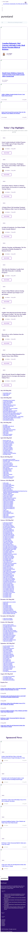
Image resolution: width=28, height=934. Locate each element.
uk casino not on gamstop (8, 536)
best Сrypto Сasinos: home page (9, 415)
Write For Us (3, 931)
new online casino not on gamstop (10, 547)
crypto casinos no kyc (7, 562)
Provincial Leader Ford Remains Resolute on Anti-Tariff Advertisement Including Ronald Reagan (13, 696)
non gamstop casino (7, 393)
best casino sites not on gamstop (9, 545)
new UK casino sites (7, 540)
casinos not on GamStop (8, 501)
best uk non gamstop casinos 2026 (10, 466)
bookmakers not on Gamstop (9, 400)
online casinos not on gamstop (9, 429)
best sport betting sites (7, 531)
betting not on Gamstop (8, 402)
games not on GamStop (8, 506)
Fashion (3, 923)
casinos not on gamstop (8, 448)
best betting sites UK (7, 627)
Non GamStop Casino (7, 550)
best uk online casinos (7, 496)
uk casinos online (6, 450)
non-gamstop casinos (7, 552)
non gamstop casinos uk (8, 463)
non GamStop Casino (7, 573)
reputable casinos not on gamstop (10, 554)
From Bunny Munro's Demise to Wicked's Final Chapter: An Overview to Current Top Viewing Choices (13, 187)
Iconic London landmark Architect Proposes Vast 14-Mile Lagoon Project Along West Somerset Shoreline (13, 144)
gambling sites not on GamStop (9, 453)
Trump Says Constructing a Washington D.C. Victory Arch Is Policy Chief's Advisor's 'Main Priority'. (14, 165)
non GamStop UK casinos (8, 637)
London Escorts (6, 647)
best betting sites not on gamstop (9, 548)
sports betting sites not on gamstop (10, 410)
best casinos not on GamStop (9, 500)
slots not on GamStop (7, 650)
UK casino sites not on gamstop (9, 625)
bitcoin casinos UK (7, 440)
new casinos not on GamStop (9, 459)
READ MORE (6, 152)
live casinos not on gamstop (8, 662)
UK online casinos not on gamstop (10, 631)
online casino (6, 395)
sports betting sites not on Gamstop (10, 408)
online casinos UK (7, 403)
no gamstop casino (7, 538)
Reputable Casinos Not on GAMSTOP (11, 460)
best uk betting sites (7, 488)
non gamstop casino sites (8, 441)
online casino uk (6, 394)
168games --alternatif (7, 493)
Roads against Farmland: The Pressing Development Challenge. (15, 900)
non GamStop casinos (7, 443)
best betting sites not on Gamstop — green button (13, 416)
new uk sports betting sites (8, 530)
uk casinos (5, 424)
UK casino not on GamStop (9, 578)
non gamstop (5, 670)
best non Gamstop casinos (8, 494)
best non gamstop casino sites (9, 613)
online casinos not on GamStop (9, 571)
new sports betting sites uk (8, 534)
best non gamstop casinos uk (9, 527)
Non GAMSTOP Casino (8, 560)
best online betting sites (8, 468)
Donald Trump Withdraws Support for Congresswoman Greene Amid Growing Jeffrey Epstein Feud (13, 74)
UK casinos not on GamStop (9, 579)
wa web (4, 509)
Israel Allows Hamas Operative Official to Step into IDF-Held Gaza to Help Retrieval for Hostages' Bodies (14, 908)
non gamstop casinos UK (8, 610)
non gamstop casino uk (8, 430)
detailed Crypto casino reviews (9, 404)
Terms (7, 931)
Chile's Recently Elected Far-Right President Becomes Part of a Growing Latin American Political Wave (13, 376)
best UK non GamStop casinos (9, 639)
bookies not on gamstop (8, 567)
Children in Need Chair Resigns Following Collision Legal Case (15, 903)
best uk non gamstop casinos (9, 569)
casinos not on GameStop (8, 591)
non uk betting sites (7, 484)
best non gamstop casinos (8, 487)
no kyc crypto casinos (7, 462)
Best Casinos (5, 433)
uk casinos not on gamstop (8, 442)
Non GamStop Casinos (8, 525)
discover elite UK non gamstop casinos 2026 (12, 413)
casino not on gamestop (8, 522)
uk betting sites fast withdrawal (9, 581)
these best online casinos (8, 418)
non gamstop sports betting (8, 485)
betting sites (5, 603)
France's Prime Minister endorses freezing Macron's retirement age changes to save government (13, 292)
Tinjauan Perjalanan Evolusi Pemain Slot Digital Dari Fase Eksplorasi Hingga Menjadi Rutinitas (15, 491)
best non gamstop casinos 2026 (9, 549)
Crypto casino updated (7, 401)
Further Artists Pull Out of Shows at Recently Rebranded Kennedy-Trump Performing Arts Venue (13, 689)
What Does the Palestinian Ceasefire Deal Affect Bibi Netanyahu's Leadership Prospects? (13, 270)
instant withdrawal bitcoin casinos (10, 612)
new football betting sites (8, 406)
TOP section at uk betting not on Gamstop (11, 417)
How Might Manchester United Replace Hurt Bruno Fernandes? (15, 905)
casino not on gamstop (7, 434)
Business (3, 920)
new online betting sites (8, 541)
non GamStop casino (7, 657)
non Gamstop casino (7, 523)
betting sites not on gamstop (9, 516)
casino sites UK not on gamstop (9, 611)
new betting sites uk (7, 469)
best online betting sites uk (8, 426)
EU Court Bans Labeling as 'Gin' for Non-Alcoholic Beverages (15, 898)
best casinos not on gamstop (9, 636)
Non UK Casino (6, 461)
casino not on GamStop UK (9, 507)
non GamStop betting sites (8, 655)
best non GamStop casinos (8, 499)
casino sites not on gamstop (8, 535)
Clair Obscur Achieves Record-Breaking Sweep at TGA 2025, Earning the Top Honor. (13, 704)
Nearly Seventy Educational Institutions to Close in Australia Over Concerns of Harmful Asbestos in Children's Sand (14, 895)
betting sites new (6, 407)
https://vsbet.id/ (6, 467)
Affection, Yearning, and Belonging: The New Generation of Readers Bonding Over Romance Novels (14, 249)
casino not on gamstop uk (8, 529)
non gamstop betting (7, 486)
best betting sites (6, 427)
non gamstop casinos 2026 (8, 551)
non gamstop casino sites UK (9, 666)
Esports (3, 921)
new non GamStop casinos (8, 476)
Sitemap (10, 931)
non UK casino (6, 658)
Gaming (3, 925)
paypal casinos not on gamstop (9, 601)
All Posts (3, 919)
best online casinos (7, 454)
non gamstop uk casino (8, 533)
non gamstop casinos (7, 409)
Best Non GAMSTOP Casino (9, 411)
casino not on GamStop (8, 504)
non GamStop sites (7, 652)
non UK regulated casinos (8, 645)
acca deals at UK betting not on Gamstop (11, 414)
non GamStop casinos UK (8, 420)
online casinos (6, 473)
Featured (3, 924)
